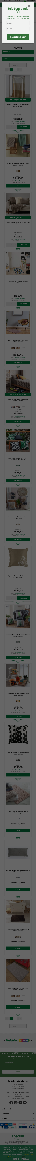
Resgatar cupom (18, 36)
